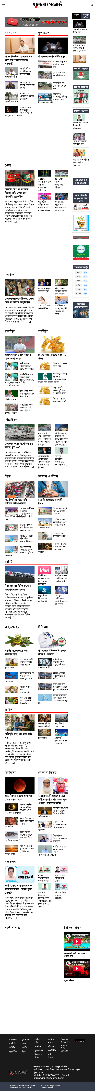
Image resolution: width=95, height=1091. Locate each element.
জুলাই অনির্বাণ (69, 980)
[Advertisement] (36, 142)
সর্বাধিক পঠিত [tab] (86, 16)
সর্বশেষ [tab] (76, 15)
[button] (3, 5)
